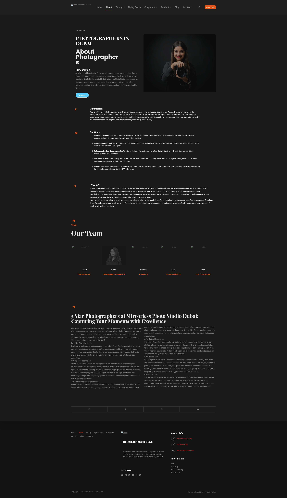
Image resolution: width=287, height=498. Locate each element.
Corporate (149, 7)
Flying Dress (134, 7)
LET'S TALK (210, 7)
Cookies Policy (177, 470)
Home (99, 7)
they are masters (192, 351)
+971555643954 (182, 445)
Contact (187, 7)
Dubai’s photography (79, 379)
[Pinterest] (126, 409)
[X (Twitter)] (126, 475)
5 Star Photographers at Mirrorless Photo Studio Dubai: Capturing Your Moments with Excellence (135, 318)
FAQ (173, 464)
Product (165, 7)
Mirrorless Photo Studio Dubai (89, 73)
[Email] (198, 409)
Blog (177, 7)
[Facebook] (89, 409)
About (109, 7)
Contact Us (175, 472)
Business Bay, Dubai (184, 439)
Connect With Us (151, 374)
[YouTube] (133, 475)
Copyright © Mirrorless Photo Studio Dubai (87, 492)
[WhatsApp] (162, 409)
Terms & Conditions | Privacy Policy (202, 492)
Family (118, 7)
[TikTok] (137, 475)
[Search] (199, 7)
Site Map (174, 467)
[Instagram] (129, 475)
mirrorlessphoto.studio (185, 450)
